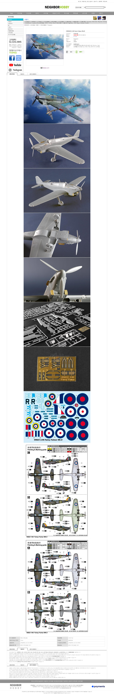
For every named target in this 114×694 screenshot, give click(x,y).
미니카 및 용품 (11, 34)
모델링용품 (11, 30)
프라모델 (32, 25)
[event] (93, 14)
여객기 (46, 23)
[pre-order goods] (75, 14)
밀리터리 (10, 29)
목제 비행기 (59, 23)
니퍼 (22, 652)
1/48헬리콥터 (75, 21)
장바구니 (96, 1)
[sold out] (70, 52)
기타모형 (10, 32)
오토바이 (10, 23)
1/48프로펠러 (54, 21)
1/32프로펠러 (46, 21)
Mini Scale (94, 21)
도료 (39, 652)
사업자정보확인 (79, 685)
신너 (42, 652)
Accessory (89, 21)
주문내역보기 (48, 660)
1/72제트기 (39, 21)
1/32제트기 (27, 21)
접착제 (19, 652)
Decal (54, 23)
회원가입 (84, 1)
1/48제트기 (33, 21)
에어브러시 (51, 652)
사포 (31, 652)
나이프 (25, 652)
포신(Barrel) (28, 23)
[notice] (84, 14)
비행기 (9, 27)
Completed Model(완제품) (38, 23)
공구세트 (45, 652)
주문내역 (105, 1)
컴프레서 (56, 652)
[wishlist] (80, 52)
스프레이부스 (62, 652)
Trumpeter (50, 25)
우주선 (50, 23)
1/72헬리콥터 (83, 21)
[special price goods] (66, 14)
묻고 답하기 (90, 1)
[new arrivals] (11, 14)
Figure (78, 23)
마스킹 (86, 23)
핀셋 (28, 652)
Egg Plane (70, 23)
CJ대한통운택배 (55, 656)
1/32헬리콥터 (68, 21)
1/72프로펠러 (61, 21)
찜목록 (100, 1)
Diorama (82, 23)
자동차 (9, 21)
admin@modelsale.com (66, 688)
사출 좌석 (65, 23)
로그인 (79, 1)
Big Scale (100, 21)
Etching (105, 21)
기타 (75, 23)
